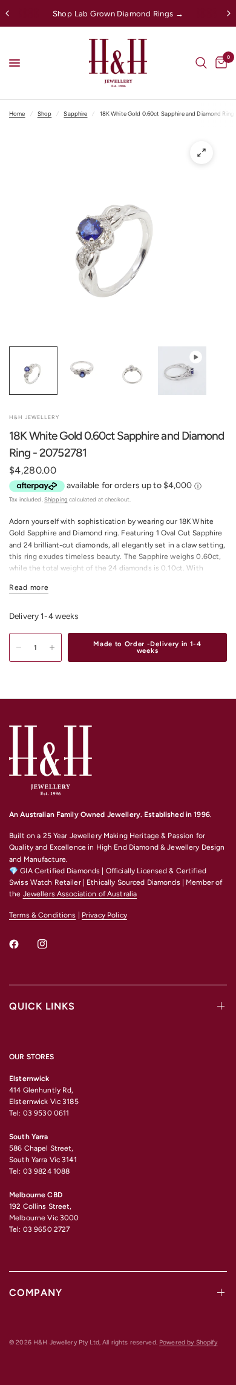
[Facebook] (22, 944)
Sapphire (75, 113)
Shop (45, 113)
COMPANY (35, 1292)
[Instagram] (51, 944)
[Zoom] (201, 152)
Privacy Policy (104, 915)
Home (17, 113)
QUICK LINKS (42, 1006)
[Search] (201, 63)
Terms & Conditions (42, 915)
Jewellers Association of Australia (80, 894)
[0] (219, 63)
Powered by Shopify (188, 1342)
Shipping (56, 499)
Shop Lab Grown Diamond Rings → (118, 13)
